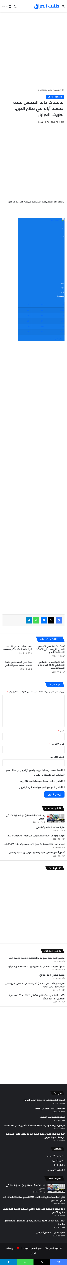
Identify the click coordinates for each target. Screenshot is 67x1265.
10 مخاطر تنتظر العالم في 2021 (50, 1109)
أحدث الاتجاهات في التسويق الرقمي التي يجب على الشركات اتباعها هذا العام (50, 649)
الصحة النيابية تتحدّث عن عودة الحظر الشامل (44, 1100)
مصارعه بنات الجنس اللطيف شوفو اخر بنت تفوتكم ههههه (17, 647)
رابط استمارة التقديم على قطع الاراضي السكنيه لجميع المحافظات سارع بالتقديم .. (34, 1210)
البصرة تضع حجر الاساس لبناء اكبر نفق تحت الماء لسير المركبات (36, 967)
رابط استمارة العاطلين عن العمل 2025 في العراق (25, 817)
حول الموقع (57, 1160)
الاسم (61, 730)
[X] (51, 620)
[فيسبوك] (59, 620)
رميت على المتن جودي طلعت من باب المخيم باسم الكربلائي (18, 663)
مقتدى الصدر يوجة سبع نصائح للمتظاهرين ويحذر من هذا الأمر (37, 958)
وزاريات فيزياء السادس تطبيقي (50, 827)
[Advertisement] (33, 48)
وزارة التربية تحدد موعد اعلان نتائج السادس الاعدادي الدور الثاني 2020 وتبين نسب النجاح (35, 985)
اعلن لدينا (58, 1165)
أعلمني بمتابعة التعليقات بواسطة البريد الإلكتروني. (40, 781)
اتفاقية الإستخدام (55, 1170)
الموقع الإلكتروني (57, 757)
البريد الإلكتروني (57, 744)
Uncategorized (45, 90)
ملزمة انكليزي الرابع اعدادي (52, 975)
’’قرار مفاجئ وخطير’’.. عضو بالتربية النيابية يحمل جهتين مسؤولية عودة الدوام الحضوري (35, 1135)
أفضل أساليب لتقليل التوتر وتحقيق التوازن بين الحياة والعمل (37, 853)
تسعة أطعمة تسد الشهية (52, 1117)
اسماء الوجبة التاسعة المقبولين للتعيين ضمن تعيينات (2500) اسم (34, 844)
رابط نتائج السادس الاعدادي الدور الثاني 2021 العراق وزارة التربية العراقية (51, 665)
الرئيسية (58, 90)
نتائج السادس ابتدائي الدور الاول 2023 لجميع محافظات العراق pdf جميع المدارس (34, 1199)
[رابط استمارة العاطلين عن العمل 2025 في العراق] (56, 818)
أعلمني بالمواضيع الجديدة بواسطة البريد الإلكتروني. (40, 787)
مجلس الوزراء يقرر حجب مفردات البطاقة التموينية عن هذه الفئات (34, 1126)
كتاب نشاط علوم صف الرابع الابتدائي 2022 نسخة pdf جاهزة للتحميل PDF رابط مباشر (37, 997)
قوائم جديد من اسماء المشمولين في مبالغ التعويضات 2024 (36, 836)
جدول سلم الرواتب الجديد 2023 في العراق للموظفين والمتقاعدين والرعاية (34, 1222)
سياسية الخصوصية (54, 1155)
